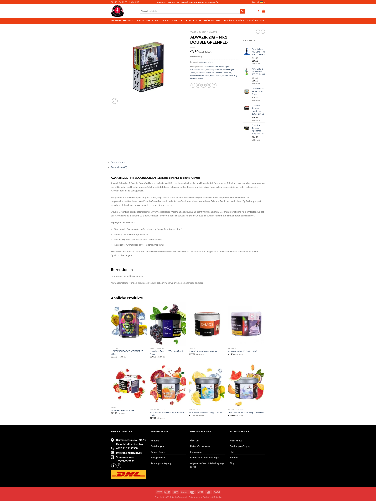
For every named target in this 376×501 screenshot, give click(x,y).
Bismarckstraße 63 (127, 439)
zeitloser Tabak (196, 78)
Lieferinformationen (200, 446)
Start (193, 32)
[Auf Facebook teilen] (192, 85)
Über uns (194, 440)
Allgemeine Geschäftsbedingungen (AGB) (207, 465)
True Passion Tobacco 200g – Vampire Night (167, 413)
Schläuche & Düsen (234, 20)
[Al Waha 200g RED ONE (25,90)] (246, 324)
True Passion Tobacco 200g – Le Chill (206, 412)
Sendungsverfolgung (161, 463)
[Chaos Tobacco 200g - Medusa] (207, 324)
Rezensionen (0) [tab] (119, 167)
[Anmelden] (258, 11)
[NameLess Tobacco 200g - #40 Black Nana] (168, 324)
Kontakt (155, 440)
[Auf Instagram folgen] (118, 465)
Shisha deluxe (215, 75)
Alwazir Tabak (208, 66)
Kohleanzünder (205, 20)
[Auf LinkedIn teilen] (214, 85)
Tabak (138, 20)
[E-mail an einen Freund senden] (203, 85)
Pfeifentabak (153, 20)
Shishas (127, 20)
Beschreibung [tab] (118, 162)
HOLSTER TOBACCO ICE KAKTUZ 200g (127, 352)
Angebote (116, 20)
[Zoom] (115, 101)
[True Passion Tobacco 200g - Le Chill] (207, 385)
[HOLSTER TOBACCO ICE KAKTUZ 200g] (129, 324)
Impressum (196, 451)
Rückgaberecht (158, 457)
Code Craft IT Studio (212, 497)
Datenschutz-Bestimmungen (204, 457)
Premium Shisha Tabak (199, 75)
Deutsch (255, 2)
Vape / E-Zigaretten (172, 20)
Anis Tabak (219, 66)
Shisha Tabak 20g (229, 75)
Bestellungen (157, 446)
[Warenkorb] (263, 11)
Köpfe (219, 20)
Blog (262, 20)
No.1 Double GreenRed (221, 72)
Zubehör (251, 20)
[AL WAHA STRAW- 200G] (129, 384)
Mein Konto (236, 440)
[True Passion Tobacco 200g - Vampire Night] (168, 385)
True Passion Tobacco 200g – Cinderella (246, 412)
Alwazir (213, 32)
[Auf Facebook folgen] (113, 465)
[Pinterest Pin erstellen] (208, 85)
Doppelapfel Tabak (214, 69)
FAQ (232, 451)
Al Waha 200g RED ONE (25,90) (242, 351)
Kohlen (190, 20)
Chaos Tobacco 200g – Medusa (203, 351)
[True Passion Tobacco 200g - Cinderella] (246, 385)
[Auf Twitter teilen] (198, 85)
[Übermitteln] (242, 11)
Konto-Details (158, 451)
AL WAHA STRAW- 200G (122, 410)
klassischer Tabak (203, 72)
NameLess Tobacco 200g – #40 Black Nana (166, 352)
